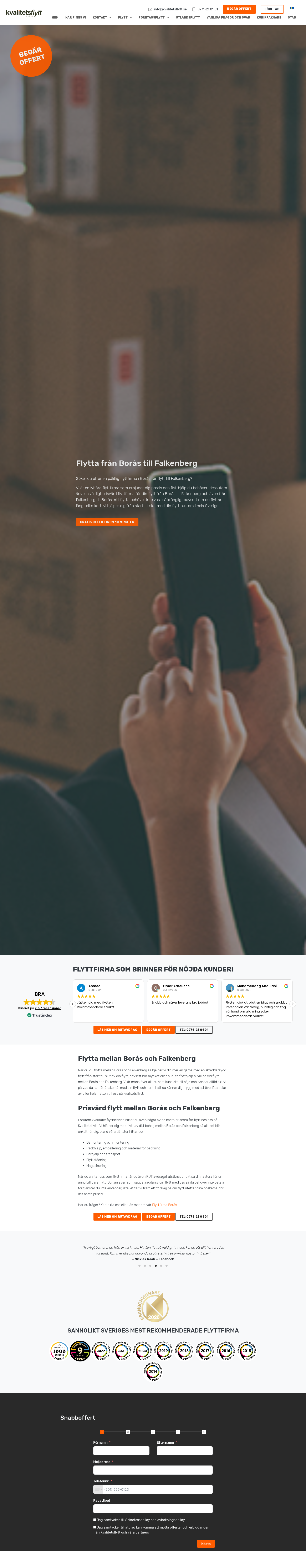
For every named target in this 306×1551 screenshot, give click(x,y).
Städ (292, 17)
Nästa (206, 1544)
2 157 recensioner (48, 1008)
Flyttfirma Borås (164, 1205)
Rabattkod (101, 1501)
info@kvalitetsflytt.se (170, 9)
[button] (293, 1004)
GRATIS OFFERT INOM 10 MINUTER (107, 522)
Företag (272, 9)
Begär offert (239, 9)
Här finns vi (75, 17)
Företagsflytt (152, 17)
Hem (55, 17)
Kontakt (100, 17)
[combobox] (98, 1489)
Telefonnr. (101, 1481)
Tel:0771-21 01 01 (194, 1030)
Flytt (123, 17)
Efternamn (165, 1442)
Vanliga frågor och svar (228, 17)
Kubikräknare (269, 17)
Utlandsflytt (188, 17)
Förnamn (100, 1442)
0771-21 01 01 (208, 9)
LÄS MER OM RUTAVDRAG (117, 1030)
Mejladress (102, 1462)
